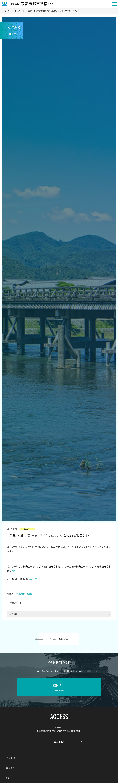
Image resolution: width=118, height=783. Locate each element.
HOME (6, 11)
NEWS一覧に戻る (59, 638)
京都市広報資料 (24, 594)
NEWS (17, 11)
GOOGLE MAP (59, 742)
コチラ (15, 571)
